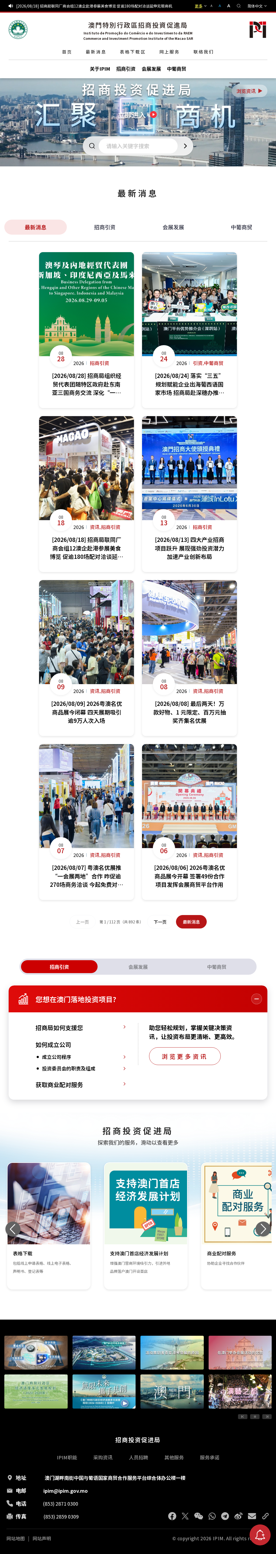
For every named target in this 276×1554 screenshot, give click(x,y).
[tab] (59, 966)
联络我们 (204, 52)
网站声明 (42, 1538)
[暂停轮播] (255, 1416)
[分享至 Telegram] (225, 1516)
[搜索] (239, 6)
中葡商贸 (241, 227)
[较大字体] (227, 5)
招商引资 (105, 227)
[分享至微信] (198, 1516)
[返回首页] (18, 29)
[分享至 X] (185, 1516)
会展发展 (173, 227)
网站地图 (15, 1538)
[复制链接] (265, 1516)
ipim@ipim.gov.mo (65, 1490)
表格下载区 (133, 52)
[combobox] (139, 145)
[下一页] (267, 1416)
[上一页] (242, 1416)
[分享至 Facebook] (172, 1516)
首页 (67, 52)
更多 (198, 6)
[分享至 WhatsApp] (212, 1516)
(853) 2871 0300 (60, 1503)
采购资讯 (103, 1457)
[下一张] (263, 1229)
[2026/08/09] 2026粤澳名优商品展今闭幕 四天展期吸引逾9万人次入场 (75, 6)
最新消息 (96, 52)
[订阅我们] (260, 1534)
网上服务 (169, 52)
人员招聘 (138, 1457)
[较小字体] (214, 5)
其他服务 (174, 1457)
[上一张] (12, 1229)
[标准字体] (220, 5)
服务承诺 (209, 1457)
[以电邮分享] (252, 1516)
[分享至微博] (238, 1516)
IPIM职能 (67, 1457)
